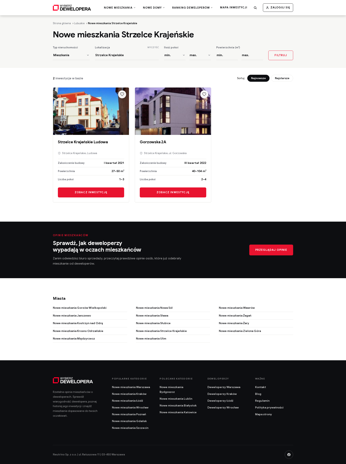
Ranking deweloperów (191, 8)
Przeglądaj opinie (271, 250)
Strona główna (62, 23)
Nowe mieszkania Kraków (129, 394)
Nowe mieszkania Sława (152, 315)
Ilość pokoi (171, 47)
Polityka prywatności (269, 407)
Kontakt (260, 387)
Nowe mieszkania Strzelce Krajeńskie (161, 331)
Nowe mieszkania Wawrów (237, 308)
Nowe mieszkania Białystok (178, 405)
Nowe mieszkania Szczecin (130, 428)
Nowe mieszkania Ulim (151, 338)
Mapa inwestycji (233, 7)
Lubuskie (79, 23)
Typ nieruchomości (65, 47)
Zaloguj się (280, 7)
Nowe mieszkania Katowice (178, 412)
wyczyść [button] (153, 47)
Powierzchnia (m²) (228, 47)
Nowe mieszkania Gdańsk (129, 421)
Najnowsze (258, 78)
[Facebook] (289, 454)
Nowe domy (153, 8)
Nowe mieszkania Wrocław (130, 407)
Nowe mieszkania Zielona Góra (240, 331)
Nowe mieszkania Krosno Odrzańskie (78, 331)
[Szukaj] (255, 7)
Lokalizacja (102, 47)
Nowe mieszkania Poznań (129, 414)
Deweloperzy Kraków (222, 394)
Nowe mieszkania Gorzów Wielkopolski (80, 308)
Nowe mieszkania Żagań (235, 315)
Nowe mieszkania (118, 8)
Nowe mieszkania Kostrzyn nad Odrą (78, 323)
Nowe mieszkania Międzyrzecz (74, 338)
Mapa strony (263, 414)
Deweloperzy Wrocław (223, 407)
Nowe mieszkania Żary (234, 323)
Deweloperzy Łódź (220, 400)
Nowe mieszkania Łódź (127, 400)
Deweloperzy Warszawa (223, 387)
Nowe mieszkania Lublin (176, 398)
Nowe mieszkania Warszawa (131, 387)
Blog (258, 394)
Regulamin (262, 400)
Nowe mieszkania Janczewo (72, 315)
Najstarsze (282, 78)
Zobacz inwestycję (91, 192)
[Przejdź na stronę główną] (72, 7)
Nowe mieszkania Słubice (153, 323)
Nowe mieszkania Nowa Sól (154, 308)
